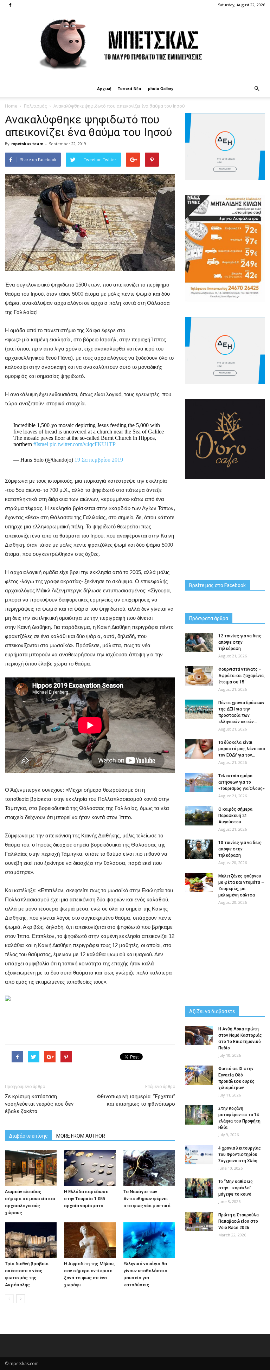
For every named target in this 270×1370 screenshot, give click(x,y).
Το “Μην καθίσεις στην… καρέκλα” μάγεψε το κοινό (235, 1188)
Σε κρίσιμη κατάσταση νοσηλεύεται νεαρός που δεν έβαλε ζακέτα (39, 1103)
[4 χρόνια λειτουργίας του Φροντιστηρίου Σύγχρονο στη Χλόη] (199, 1154)
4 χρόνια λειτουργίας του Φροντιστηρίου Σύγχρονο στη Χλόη (239, 1154)
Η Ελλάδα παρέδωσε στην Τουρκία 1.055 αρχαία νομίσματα (86, 1198)
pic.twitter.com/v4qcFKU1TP (83, 444)
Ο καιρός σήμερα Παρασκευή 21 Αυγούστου (235, 815)
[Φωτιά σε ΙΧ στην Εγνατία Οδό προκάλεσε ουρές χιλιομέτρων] (199, 1075)
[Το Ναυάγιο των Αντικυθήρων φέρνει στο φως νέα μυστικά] (149, 1168)
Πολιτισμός (35, 106)
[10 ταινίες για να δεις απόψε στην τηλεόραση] (199, 849)
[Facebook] (10, 5)
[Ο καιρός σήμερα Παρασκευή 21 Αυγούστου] (199, 815)
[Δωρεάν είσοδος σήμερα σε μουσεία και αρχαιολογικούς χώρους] (31, 1168)
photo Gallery (160, 88)
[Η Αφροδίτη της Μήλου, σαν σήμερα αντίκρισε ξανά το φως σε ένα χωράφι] (90, 1240)
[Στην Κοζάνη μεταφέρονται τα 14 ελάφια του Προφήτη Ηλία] (199, 1115)
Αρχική (104, 88)
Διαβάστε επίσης (28, 1136)
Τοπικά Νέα (130, 88)
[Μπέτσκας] (135, 45)
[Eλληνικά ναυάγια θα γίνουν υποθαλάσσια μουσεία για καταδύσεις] (149, 1240)
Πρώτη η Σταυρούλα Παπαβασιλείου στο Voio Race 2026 (238, 1221)
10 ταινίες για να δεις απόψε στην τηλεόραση (240, 849)
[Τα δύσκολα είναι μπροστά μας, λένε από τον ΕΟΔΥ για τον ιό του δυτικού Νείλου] (199, 749)
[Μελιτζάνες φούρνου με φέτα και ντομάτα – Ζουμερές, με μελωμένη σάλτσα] (199, 882)
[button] (256, 88)
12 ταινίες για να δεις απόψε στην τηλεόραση (240, 642)
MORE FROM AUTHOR (80, 1136)
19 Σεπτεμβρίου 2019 (99, 460)
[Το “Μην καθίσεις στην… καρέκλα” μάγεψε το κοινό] (199, 1188)
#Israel (40, 444)
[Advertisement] (90, 1020)
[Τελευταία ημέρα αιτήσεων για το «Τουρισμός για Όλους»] (199, 782)
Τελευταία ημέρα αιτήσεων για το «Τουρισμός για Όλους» (241, 782)
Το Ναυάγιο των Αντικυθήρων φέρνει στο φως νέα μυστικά (147, 1198)
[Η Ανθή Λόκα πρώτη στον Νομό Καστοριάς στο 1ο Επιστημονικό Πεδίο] (199, 1035)
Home (11, 106)
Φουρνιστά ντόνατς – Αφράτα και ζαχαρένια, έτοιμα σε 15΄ (241, 675)
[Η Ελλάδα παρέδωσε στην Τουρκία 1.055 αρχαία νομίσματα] (90, 1168)
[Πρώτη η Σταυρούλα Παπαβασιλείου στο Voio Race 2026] (199, 1221)
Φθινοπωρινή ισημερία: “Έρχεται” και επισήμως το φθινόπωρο (136, 1100)
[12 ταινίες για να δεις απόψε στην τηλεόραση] (199, 642)
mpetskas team (27, 143)
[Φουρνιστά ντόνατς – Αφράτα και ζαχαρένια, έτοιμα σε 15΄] (199, 676)
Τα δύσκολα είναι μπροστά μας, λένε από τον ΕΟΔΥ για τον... (241, 749)
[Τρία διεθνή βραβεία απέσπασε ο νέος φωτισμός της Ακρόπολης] (31, 1240)
